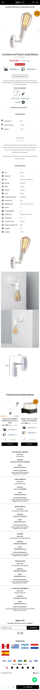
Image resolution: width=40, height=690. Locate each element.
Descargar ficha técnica (20, 76)
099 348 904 (23, 516)
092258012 (23, 571)
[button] (33, 2)
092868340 (23, 489)
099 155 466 (23, 598)
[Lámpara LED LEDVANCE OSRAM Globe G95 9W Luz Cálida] (9, 408)
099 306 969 (23, 543)
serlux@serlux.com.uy (20, 467)
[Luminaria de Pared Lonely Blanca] (17, 93)
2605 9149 (13, 461)
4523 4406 (16, 598)
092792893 (27, 461)
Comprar (29, 687)
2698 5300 (16, 543)
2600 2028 (20, 461)
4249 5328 (16, 571)
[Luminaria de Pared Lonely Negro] (23, 93)
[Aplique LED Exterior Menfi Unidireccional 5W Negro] (29, 408)
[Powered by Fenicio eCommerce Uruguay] (36, 673)
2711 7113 (16, 489)
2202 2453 (16, 516)
